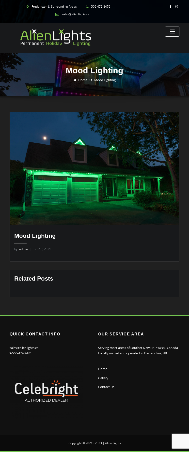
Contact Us (106, 387)
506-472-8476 (21, 353)
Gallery (103, 378)
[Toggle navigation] (172, 32)
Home (82, 80)
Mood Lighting (105, 80)
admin (21, 249)
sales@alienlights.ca (24, 348)
